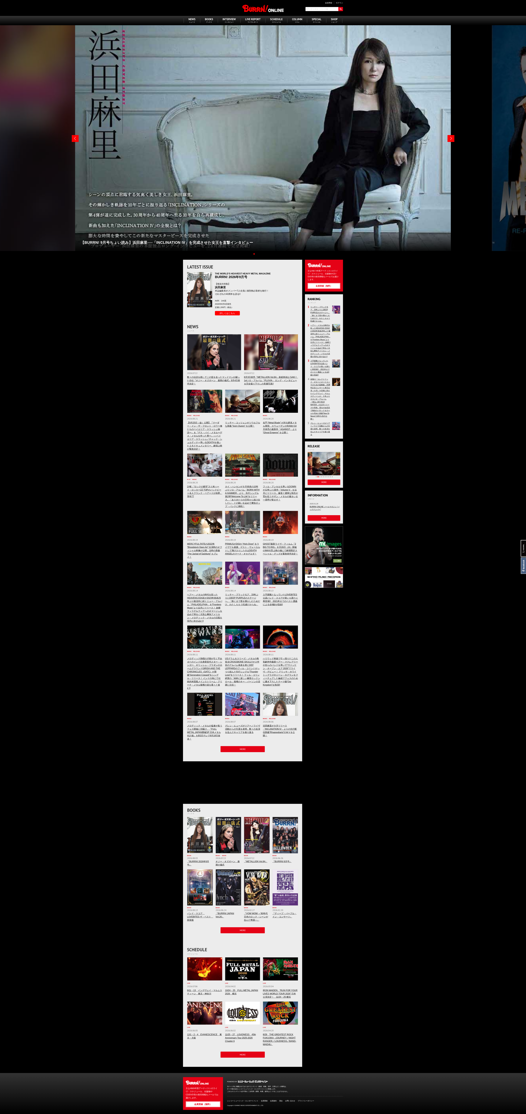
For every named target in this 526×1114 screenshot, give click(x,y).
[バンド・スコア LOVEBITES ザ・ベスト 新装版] (200, 887)
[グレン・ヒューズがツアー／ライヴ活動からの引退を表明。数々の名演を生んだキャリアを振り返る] (242, 704)
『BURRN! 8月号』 (282, 861)
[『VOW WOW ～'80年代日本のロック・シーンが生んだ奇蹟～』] (257, 887)
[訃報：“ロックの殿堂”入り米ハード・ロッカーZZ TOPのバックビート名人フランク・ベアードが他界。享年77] (204, 465)
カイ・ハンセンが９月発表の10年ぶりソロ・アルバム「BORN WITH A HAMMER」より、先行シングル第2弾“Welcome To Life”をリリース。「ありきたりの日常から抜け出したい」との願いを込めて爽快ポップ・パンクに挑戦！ (242, 496)
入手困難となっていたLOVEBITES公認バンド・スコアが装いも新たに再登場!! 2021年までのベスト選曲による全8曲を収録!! (336, 363)
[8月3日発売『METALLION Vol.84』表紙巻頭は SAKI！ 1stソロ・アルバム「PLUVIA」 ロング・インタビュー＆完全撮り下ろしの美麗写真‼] (271, 352)
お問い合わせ (290, 1101)
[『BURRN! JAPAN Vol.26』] (228, 887)
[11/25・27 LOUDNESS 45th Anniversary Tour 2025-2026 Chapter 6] (242, 1013)
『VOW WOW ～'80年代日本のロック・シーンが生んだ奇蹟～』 (256, 916)
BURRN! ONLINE (263, 8)
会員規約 (273, 1101)
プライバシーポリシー (306, 1101)
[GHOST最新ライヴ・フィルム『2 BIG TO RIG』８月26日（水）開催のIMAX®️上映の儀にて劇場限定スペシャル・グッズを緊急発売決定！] (280, 522)
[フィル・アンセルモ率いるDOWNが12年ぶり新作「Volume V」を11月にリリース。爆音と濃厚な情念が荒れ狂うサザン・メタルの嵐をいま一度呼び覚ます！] (280, 465)
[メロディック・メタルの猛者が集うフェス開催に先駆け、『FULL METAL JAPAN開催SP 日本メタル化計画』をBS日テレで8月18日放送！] (204, 704)
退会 (281, 1101)
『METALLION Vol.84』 (255, 861)
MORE (243, 749)
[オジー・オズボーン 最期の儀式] (228, 835)
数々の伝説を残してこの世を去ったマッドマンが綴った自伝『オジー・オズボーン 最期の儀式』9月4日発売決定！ (213, 380)
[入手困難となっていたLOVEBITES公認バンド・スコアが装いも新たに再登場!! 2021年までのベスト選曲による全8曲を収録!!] (280, 573)
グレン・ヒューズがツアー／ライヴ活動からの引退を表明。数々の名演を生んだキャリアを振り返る (242, 729)
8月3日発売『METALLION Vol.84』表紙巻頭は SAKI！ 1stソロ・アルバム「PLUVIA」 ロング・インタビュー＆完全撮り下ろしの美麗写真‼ (272, 380)
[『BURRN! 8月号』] (285, 835)
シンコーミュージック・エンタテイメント (253, 1081)
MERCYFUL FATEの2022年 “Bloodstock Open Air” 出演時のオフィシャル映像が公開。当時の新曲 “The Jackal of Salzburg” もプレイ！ (204, 550)
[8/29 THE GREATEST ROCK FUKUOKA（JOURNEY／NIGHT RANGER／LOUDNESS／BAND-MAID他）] (280, 1013)
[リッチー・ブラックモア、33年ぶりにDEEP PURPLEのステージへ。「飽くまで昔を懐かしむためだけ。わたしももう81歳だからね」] (242, 573)
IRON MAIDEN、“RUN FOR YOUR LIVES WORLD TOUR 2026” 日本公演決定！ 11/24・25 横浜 (280, 993)
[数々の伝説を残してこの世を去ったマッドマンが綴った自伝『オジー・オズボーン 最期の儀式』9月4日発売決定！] (214, 352)
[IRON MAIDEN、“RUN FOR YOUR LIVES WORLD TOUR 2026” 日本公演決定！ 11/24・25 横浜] (280, 969)
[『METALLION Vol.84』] (257, 835)
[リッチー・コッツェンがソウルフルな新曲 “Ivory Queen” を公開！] (242, 401)
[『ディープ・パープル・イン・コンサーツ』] (285, 887)
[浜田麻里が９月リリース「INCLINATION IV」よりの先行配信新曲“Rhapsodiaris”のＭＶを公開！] (280, 704)
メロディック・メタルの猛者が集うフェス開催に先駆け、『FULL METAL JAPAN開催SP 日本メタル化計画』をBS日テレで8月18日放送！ (204, 732)
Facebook (523, 565)
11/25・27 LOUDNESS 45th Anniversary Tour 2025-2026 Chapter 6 (240, 1037)
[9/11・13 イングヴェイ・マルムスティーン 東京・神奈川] (204, 969)
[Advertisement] (242, 783)
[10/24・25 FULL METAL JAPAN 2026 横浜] (242, 969)
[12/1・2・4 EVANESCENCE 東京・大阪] (204, 1013)
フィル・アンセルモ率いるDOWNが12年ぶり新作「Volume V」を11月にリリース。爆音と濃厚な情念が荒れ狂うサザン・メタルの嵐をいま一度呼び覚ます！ (280, 493)
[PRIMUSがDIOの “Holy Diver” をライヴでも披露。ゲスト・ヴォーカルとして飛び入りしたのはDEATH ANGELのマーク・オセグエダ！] (242, 522)
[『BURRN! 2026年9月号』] (200, 835)
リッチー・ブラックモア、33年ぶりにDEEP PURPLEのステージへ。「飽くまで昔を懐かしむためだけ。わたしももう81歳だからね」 (336, 310)
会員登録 (264, 1101)
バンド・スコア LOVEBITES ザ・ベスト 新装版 (200, 916)
